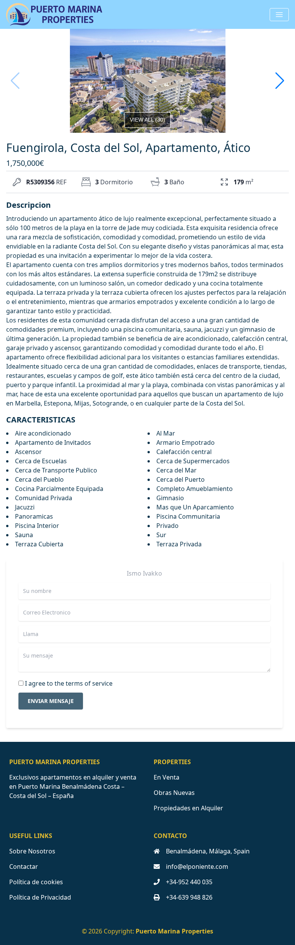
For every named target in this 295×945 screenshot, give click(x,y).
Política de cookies (36, 882)
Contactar (23, 866)
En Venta (166, 777)
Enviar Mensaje (51, 701)
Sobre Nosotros (32, 851)
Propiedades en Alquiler (188, 808)
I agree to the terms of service (69, 683)
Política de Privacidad (40, 897)
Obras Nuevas (174, 792)
